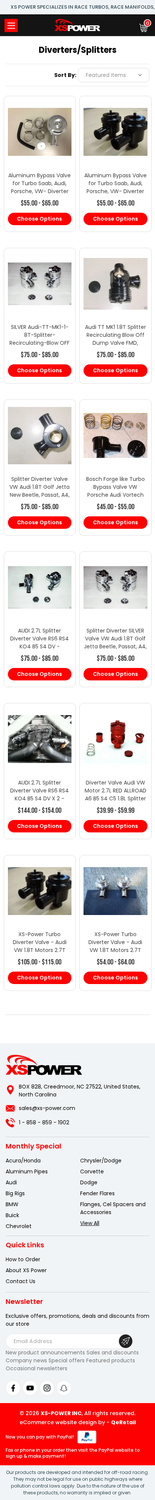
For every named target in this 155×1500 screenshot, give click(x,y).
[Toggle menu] (11, 25)
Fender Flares (97, 1193)
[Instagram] (47, 1388)
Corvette (92, 1171)
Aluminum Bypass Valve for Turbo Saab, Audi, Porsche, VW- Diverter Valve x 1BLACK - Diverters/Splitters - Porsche (115, 195)
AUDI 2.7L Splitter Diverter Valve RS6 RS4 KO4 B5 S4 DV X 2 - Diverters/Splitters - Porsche (39, 798)
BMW (12, 1204)
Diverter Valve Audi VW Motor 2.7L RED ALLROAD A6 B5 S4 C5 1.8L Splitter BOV (115, 794)
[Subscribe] (125, 1341)
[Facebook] (13, 1388)
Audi (11, 1182)
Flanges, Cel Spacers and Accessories (113, 1208)
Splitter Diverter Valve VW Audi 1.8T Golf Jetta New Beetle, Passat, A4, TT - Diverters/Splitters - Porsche (39, 494)
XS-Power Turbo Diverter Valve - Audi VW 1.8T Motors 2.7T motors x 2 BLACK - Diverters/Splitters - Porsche (40, 954)
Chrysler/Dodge (101, 1160)
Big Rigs (15, 1193)
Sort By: (65, 75)
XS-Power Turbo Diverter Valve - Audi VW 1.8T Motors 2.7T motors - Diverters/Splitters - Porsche (115, 954)
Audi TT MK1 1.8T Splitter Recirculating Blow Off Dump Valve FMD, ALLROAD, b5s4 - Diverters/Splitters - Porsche (115, 346)
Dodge (88, 1182)
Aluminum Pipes (27, 1171)
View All (89, 1223)
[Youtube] (30, 1388)
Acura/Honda (23, 1160)
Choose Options (39, 219)
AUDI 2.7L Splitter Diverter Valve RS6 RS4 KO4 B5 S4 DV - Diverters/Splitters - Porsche (39, 646)
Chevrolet (19, 1226)
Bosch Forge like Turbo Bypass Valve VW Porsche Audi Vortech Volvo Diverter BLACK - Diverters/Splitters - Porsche (115, 498)
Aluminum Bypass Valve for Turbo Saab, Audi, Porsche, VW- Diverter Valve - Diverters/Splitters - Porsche (39, 195)
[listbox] (113, 75)
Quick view (39, 124)
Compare (36, 139)
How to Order (23, 1259)
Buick (12, 1215)
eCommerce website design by (62, 1422)
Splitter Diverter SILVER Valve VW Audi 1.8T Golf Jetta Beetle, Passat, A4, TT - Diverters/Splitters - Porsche (115, 646)
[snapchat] (63, 1388)
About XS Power (26, 1270)
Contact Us (20, 1281)
